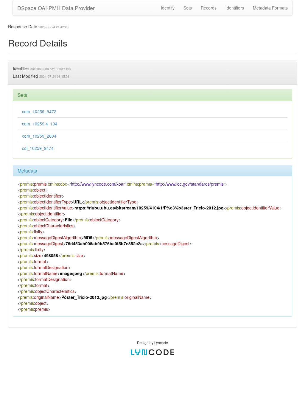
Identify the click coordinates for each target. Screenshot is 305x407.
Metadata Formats (270, 8)
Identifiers (234, 8)
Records (209, 8)
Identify (168, 8)
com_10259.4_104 (39, 124)
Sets (187, 8)
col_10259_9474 (38, 148)
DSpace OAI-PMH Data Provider (56, 8)
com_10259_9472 (39, 111)
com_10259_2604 (39, 136)
